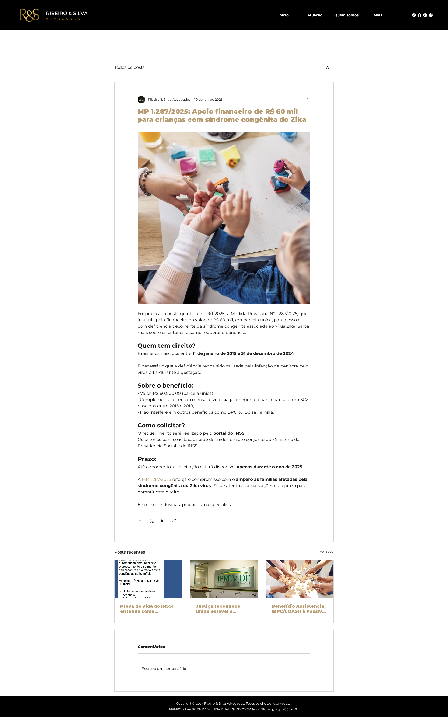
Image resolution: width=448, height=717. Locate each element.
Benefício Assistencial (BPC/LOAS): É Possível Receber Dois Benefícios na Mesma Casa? (299, 609)
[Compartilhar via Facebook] (140, 520)
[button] (328, 67)
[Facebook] (419, 15)
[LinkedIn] (425, 15)
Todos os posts (129, 67)
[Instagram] (414, 15)
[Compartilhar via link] (174, 520)
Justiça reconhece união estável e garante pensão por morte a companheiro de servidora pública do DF (221, 609)
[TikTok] (431, 15)
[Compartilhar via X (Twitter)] (151, 520)
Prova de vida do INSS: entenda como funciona (147, 609)
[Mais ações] (307, 99)
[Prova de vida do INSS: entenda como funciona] (148, 579)
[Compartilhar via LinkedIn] (163, 520)
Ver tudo (327, 551)
